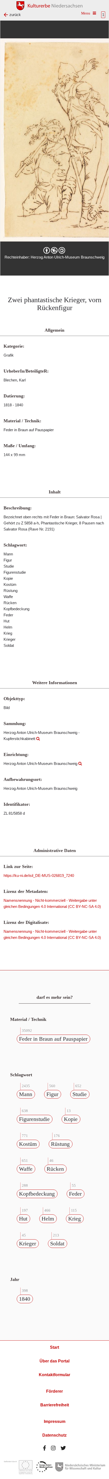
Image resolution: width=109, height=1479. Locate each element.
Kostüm (28, 1144)
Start (54, 1347)
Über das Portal (54, 1361)
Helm (48, 1218)
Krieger (27, 1243)
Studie (79, 1094)
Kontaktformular (54, 1375)
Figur (52, 1094)
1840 (24, 1299)
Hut (23, 1218)
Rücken (55, 1169)
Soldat (57, 1243)
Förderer (54, 1391)
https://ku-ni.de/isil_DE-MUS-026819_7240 (39, 875)
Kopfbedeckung (37, 1194)
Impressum (54, 1421)
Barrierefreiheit (54, 1405)
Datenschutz (54, 1435)
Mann (25, 1094)
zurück (15, 14)
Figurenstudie (34, 1119)
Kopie (71, 1119)
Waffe (25, 1169)
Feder (75, 1194)
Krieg (74, 1218)
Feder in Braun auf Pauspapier (53, 1039)
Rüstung (60, 1144)
